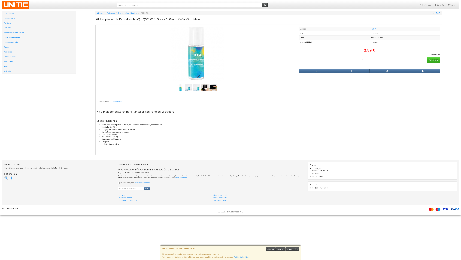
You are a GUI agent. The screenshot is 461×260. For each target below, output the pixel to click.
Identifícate (426, 5)
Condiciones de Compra (127, 200)
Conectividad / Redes (12, 37)
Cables (6, 47)
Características (103, 102)
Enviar (147, 188)
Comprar (433, 59)
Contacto (440, 5)
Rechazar (280, 249)
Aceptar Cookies (292, 249)
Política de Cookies (241, 257)
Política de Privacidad (181, 178)
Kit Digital (7, 71)
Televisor (7, 28)
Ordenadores (9, 13)
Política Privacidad (125, 198)
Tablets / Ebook (10, 56)
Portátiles (7, 23)
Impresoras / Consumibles (14, 32)
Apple (6, 66)
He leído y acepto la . (135, 183)
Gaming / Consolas (11, 42)
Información (117, 102)
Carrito (453, 5)
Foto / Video (8, 61)
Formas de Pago (219, 200)
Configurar (270, 249)
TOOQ (373, 29)
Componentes (9, 18)
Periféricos (8, 52)
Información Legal (220, 195)
